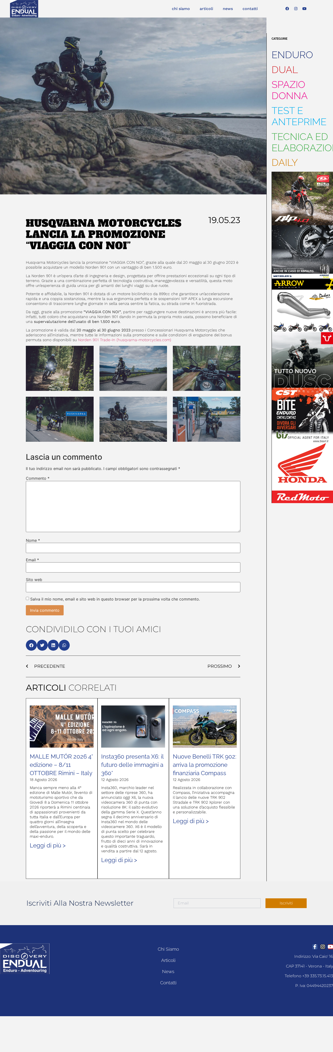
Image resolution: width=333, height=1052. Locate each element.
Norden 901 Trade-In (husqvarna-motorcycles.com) (124, 340)
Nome (33, 540)
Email (32, 560)
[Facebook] (287, 8)
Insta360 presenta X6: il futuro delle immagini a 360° (132, 765)
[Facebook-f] (315, 946)
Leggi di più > (48, 845)
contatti (250, 8)
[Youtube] (304, 8)
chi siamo (181, 8)
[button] (31, 645)
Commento (37, 478)
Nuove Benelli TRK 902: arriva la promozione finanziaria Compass (204, 765)
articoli (206, 8)
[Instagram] (296, 8)
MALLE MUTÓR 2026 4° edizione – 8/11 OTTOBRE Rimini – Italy (61, 765)
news (228, 8)
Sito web (34, 580)
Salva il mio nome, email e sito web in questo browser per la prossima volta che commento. (115, 599)
